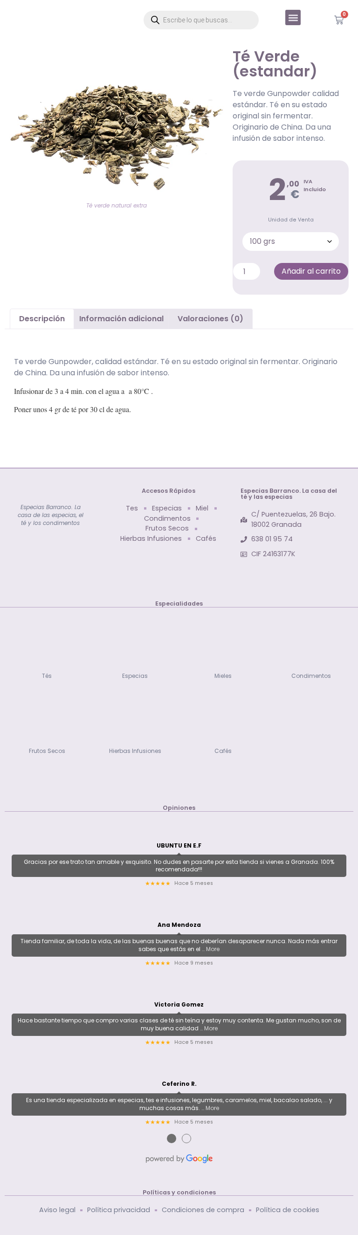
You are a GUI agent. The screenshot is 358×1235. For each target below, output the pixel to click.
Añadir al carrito (311, 271)
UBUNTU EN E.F (179, 845)
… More (211, 949)
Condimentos (311, 676)
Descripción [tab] (42, 318)
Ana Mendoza (179, 925)
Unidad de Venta (291, 220)
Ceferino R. (179, 1084)
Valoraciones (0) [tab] (210, 318)
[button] (293, 17)
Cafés (223, 751)
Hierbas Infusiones (135, 751)
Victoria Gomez (179, 1004)
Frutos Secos (47, 751)
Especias (135, 676)
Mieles (223, 676)
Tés (47, 676)
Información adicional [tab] (121, 318)
